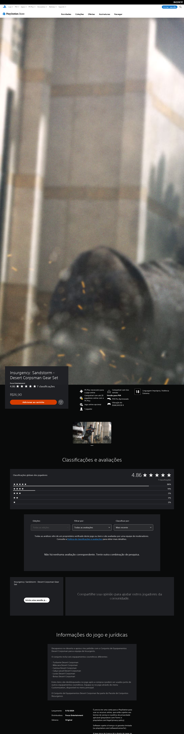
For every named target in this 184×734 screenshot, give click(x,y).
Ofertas (91, 14)
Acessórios (41, 7)
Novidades (66, 14)
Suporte (61, 7)
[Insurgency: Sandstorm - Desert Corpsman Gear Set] (92, 433)
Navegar (118, 14)
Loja (9, 7)
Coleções (79, 14)
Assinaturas (104, 14)
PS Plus (31, 7)
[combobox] (50, 527)
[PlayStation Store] (14, 14)
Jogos (23, 7)
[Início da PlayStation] (5, 7)
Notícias (52, 7)
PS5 (16, 7)
